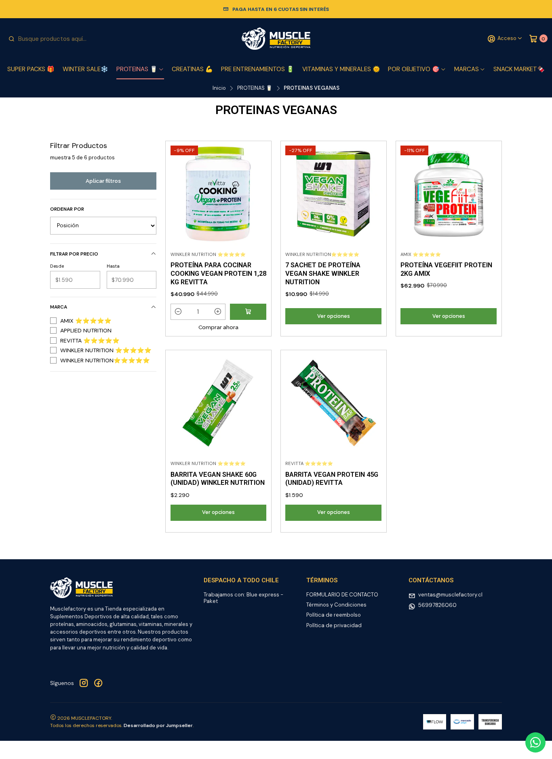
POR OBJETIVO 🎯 (414, 69)
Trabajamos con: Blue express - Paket (243, 598)
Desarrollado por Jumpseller (158, 725)
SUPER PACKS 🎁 (31, 69)
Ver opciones (333, 316)
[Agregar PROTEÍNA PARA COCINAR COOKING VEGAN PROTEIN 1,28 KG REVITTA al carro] (248, 312)
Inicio (219, 88)
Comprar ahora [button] (218, 327)
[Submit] (11, 39)
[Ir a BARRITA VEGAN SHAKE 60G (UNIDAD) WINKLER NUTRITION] (218, 402)
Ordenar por (67, 209)
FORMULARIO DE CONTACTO (342, 594)
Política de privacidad (334, 625)
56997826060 (437, 605)
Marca (58, 307)
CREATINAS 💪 (192, 69)
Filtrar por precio (74, 254)
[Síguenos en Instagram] (83, 683)
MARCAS (466, 69)
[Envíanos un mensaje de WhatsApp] (535, 742)
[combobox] (48, 39)
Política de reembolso (333, 614)
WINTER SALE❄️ (85, 69)
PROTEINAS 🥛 (137, 69)
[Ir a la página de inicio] (276, 38)
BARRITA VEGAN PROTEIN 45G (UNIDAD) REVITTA (331, 479)
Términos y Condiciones (336, 604)
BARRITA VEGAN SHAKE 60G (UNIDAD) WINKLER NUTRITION (218, 479)
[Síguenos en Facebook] (98, 683)
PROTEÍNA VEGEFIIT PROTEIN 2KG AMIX (446, 269)
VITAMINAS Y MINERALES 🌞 (341, 69)
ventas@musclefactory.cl (450, 594)
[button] (178, 311)
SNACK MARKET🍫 (519, 69)
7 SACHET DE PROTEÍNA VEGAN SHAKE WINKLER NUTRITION (322, 273)
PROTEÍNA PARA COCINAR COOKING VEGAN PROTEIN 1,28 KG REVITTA (218, 273)
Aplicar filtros (103, 181)
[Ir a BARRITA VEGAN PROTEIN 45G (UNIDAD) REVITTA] (333, 402)
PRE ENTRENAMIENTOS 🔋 (257, 69)
